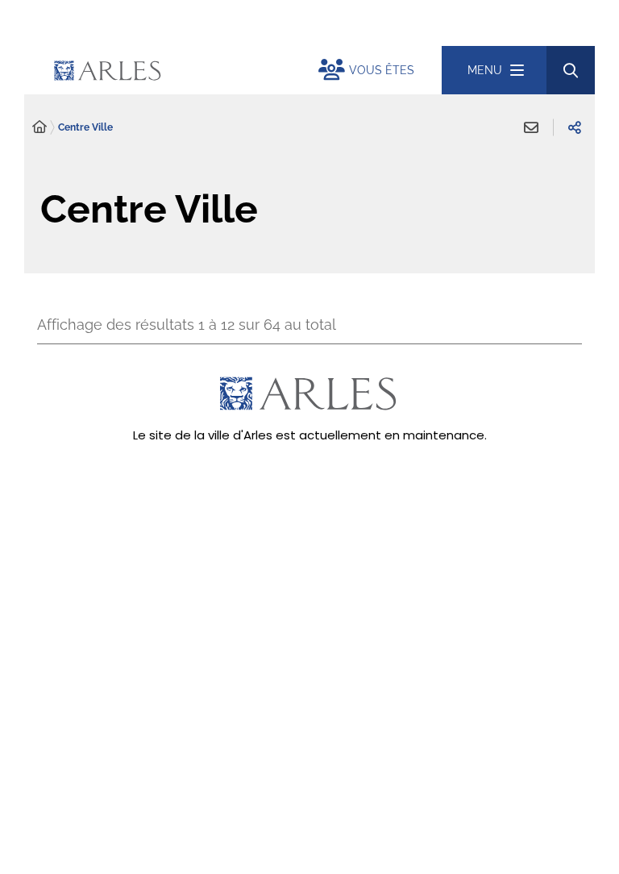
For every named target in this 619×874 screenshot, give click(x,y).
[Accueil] (39, 127)
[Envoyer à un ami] (531, 127)
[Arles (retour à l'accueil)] (181, 70)
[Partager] (575, 127)
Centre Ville (85, 127)
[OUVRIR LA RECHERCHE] (570, 70)
